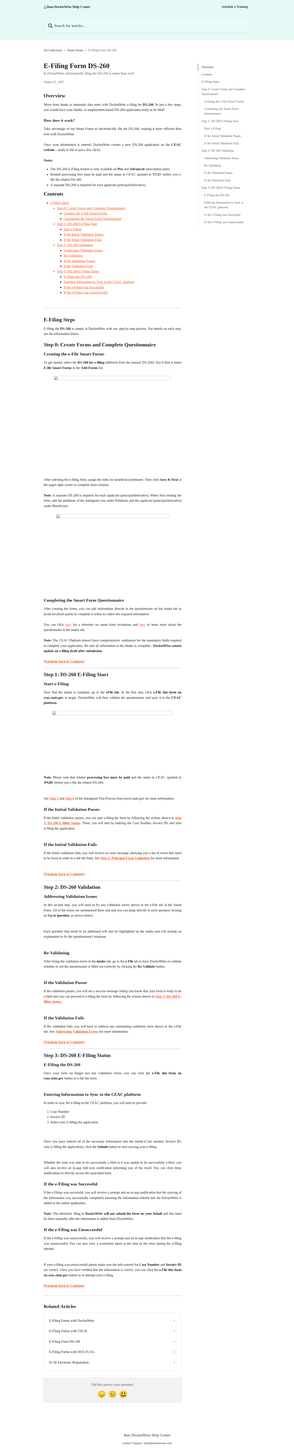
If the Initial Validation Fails (82, 240)
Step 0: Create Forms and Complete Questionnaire (91, 208)
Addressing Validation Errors (77, 1031)
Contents (207, 74)
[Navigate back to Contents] (64, 661)
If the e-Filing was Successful (84, 287)
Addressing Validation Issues (83, 250)
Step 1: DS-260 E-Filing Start (77, 224)
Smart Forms (75, 50)
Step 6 (69, 798)
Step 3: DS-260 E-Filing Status (78, 271)
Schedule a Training (235, 6)
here (68, 624)
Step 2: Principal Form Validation (125, 858)
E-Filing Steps (210, 82)
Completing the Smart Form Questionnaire (92, 219)
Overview (208, 67)
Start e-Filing (72, 229)
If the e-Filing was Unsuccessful (85, 292)
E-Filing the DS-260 (77, 277)
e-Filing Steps (59, 203)
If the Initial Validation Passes (84, 234)
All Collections (53, 50)
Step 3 (54, 798)
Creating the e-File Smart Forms (85, 213)
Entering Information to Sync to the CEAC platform (99, 282)
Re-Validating (73, 255)
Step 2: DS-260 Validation (75, 245)
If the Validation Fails (78, 266)
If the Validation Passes (79, 261)
